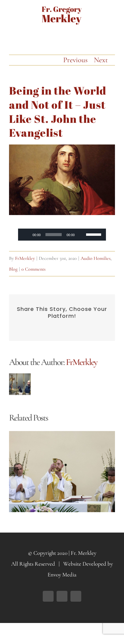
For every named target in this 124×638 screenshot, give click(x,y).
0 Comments (33, 269)
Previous (75, 60)
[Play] (26, 235)
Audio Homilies (95, 258)
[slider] (94, 234)
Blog (13, 269)
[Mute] (81, 235)
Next (101, 60)
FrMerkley (25, 258)
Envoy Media (62, 574)
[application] (62, 235)
